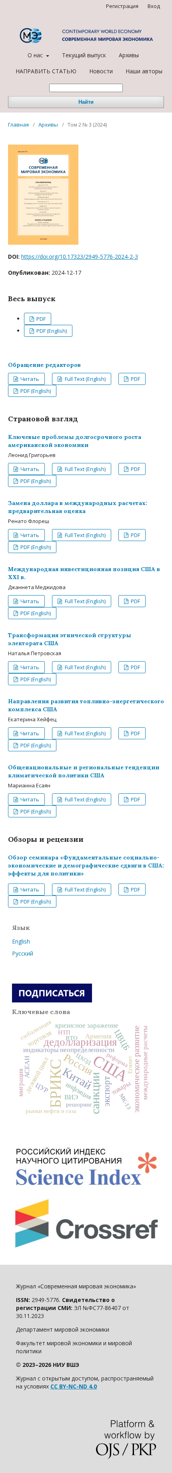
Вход (154, 6)
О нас (36, 55)
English (21, 941)
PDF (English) (51, 330)
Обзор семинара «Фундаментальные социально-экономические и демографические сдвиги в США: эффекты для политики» (86, 865)
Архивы (129, 55)
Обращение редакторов (44, 364)
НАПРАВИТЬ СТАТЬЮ (46, 71)
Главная (18, 124)
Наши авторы (144, 71)
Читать (29, 378)
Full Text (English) (85, 378)
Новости (101, 71)
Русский (22, 953)
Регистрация (122, 6)
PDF (40, 318)
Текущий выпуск (84, 55)
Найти (86, 102)
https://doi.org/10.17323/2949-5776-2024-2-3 (79, 256)
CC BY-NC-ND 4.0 (73, 1386)
